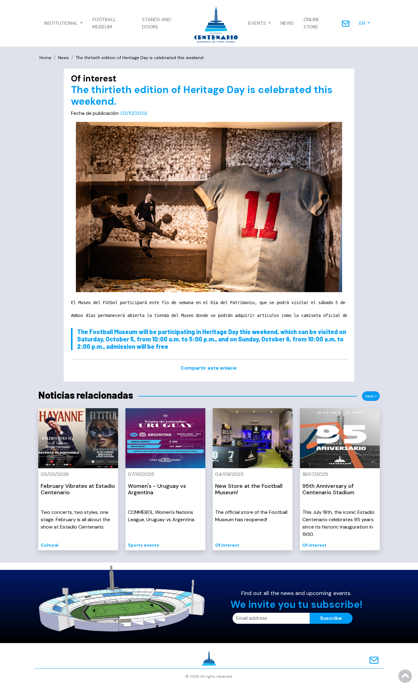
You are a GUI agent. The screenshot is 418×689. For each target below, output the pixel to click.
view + (371, 396)
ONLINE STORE (311, 23)
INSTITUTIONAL (61, 23)
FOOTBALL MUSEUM (104, 23)
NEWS (287, 23)
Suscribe (331, 618)
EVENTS (257, 23)
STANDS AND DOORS (156, 23)
